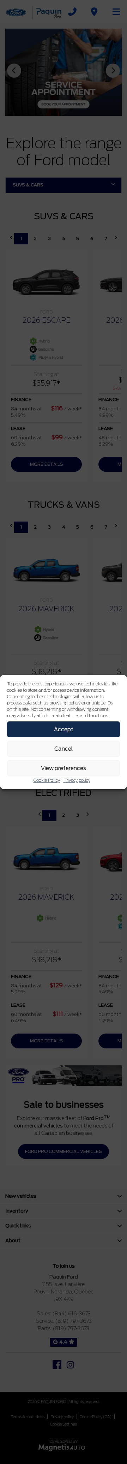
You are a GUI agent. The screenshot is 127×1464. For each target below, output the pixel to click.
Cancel (63, 749)
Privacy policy (77, 780)
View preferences (63, 768)
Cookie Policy (47, 780)
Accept (63, 729)
